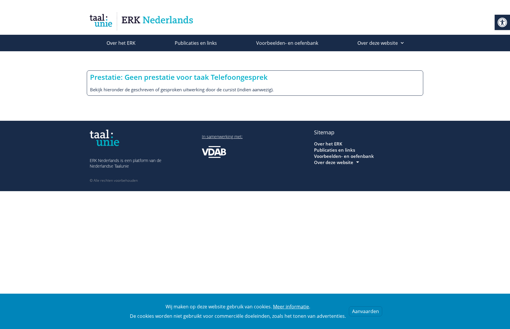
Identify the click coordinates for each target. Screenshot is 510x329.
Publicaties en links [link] (196, 43)
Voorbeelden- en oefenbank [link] (287, 43)
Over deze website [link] (377, 43)
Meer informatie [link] (291, 306)
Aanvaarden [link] (365, 311)
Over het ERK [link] (121, 43)
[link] (502, 22)
